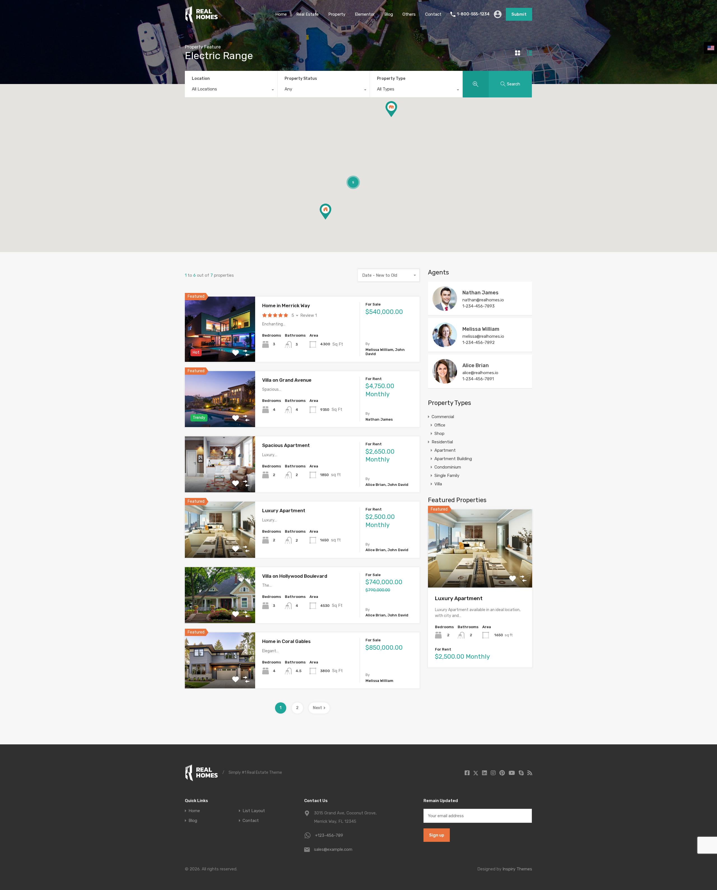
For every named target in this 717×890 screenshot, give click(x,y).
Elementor (365, 14)
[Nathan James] (444, 308)
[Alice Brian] (444, 381)
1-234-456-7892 (478, 342)
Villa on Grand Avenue (286, 380)
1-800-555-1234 (473, 14)
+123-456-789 (329, 835)
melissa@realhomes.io (483, 336)
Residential (442, 441)
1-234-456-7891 (478, 378)
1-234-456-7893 (478, 306)
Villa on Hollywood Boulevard (294, 576)
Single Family (446, 475)
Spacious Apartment (286, 445)
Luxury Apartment (283, 510)
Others (409, 14)
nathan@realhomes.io (483, 299)
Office (439, 425)
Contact (433, 14)
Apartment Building (453, 458)
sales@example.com (333, 849)
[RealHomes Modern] (201, 20)
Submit (519, 14)
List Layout (254, 811)
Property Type (391, 78)
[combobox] (231, 90)
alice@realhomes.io (480, 372)
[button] (391, 109)
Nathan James (480, 293)
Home (281, 14)
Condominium (447, 467)
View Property (220, 348)
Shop (439, 433)
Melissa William (480, 329)
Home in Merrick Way (286, 305)
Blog (388, 14)
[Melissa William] (444, 344)
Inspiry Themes (517, 869)
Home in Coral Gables (286, 641)
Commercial (443, 416)
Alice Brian (475, 365)
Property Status (301, 78)
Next (317, 707)
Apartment (445, 450)
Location (201, 78)
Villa (438, 483)
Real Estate (307, 14)
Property (336, 14)
